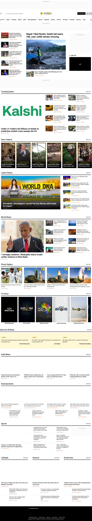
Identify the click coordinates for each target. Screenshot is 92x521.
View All (88, 91)
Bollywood (76, 407)
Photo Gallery (7, 264)
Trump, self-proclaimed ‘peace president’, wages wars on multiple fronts (14, 341)
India (24, 19)
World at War (26, 323)
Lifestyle (71, 19)
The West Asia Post (78, 323)
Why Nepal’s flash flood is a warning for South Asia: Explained (75, 341)
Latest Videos (7, 173)
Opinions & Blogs (7, 330)
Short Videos (6, 139)
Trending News (7, 92)
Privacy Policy (62, 517)
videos (53, 19)
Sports (41, 19)
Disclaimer (54, 517)
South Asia (68, 458)
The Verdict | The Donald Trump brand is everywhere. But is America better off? (46, 341)
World (19, 19)
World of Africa (44, 323)
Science (78, 19)
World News (6, 217)
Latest (8, 19)
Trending (7, 133)
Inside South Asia (61, 323)
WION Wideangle (9, 323)
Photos (59, 19)
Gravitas (14, 19)
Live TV (2, 19)
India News (5, 354)
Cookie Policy (42, 517)
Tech (84, 19)
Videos (9, 208)
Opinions (46, 19)
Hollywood (41, 75)
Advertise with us (33, 517)
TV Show (65, 19)
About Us (48, 517)
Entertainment (32, 19)
